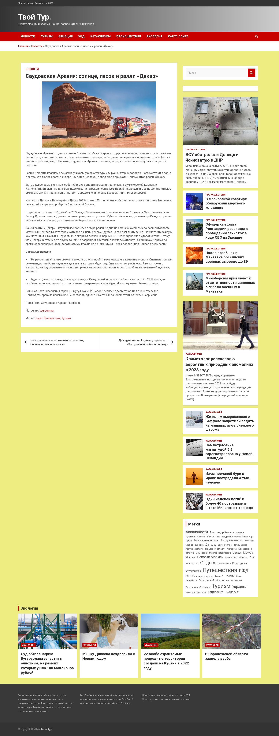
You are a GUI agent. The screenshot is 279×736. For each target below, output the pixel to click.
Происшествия (128, 36)
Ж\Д (81, 36)
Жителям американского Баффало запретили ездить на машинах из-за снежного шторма (230, 423)
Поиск (251, 73)
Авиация (65, 36)
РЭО (188, 576)
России (229, 576)
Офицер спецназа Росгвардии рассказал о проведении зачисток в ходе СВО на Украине (227, 230)
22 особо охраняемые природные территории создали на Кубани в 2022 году (166, 661)
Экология (154, 36)
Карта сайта (178, 36)
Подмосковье (224, 563)
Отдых (39, 318)
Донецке (210, 544)
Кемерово (232, 549)
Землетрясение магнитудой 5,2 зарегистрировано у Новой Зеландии (229, 451)
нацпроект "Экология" (223, 592)
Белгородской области (229, 536)
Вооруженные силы (206, 540)
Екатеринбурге (225, 545)
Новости (28, 36)
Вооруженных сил (232, 540)
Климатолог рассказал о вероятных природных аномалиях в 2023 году (219, 364)
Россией (219, 576)
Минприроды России (220, 553)
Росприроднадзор (203, 576)
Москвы (190, 557)
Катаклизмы (100, 36)
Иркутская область (194, 549)
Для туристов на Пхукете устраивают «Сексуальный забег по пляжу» (143, 342)
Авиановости (197, 532)
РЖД (243, 570)
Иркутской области (215, 548)
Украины (239, 587)
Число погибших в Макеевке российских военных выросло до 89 (227, 257)
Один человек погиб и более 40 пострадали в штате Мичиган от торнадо (229, 503)
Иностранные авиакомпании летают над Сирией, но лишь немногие (57, 342)
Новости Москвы (210, 557)
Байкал (211, 536)
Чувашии (190, 592)
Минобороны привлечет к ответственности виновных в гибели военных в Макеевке (230, 284)
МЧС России (201, 553)
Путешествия (52, 318)
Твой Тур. (34, 17)
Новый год (230, 557)
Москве (248, 552)
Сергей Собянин (234, 580)
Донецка (199, 545)
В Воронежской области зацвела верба (226, 656)
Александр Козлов (222, 532)
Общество (243, 557)
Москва (237, 552)
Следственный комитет (198, 587)
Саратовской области (212, 580)
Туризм (47, 36)
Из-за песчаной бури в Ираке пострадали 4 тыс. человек (228, 477)
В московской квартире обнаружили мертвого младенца (226, 203)
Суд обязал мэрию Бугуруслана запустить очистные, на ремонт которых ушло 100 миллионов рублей (47, 663)
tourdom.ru (47, 310)
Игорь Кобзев (240, 545)
